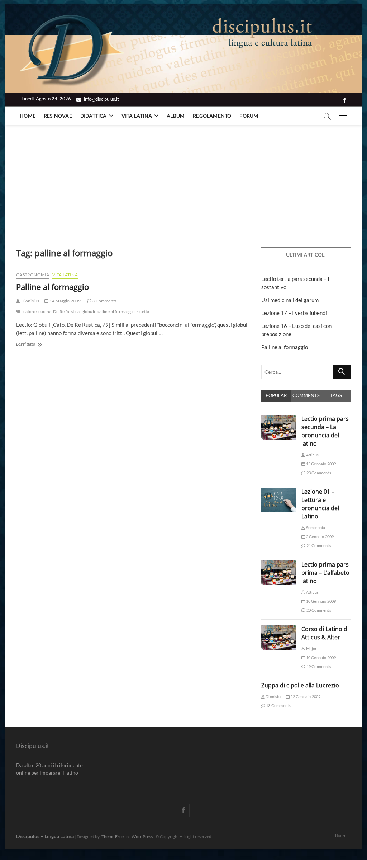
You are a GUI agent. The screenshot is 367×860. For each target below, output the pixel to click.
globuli (88, 311)
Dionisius (29, 301)
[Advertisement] (183, 179)
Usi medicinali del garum (290, 300)
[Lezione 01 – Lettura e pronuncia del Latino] (278, 491)
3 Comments (103, 301)
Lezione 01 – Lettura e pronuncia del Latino (320, 504)
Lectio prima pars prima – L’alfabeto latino (325, 572)
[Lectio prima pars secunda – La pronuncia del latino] (278, 418)
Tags (336, 395)
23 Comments (318, 472)
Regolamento (212, 116)
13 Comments (278, 705)
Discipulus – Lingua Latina (45, 836)
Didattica (93, 116)
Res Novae (58, 116)
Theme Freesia (115, 836)
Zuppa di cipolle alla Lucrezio (300, 685)
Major (310, 648)
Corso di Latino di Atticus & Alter (325, 633)
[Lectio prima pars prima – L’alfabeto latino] (278, 564)
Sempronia (315, 527)
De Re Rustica (66, 311)
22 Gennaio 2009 (305, 696)
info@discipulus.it (101, 99)
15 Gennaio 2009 (320, 463)
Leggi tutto (34, 344)
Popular (276, 395)
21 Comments (318, 545)
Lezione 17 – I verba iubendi (294, 313)
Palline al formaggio (52, 286)
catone (30, 311)
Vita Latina (136, 116)
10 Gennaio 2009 (320, 601)
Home (27, 116)
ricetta (143, 311)
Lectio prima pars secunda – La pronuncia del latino (325, 431)
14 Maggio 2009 (65, 301)
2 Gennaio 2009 (319, 536)
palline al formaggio (116, 311)
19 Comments (318, 666)
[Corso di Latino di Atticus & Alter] (278, 629)
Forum (248, 116)
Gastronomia (32, 274)
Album (176, 116)
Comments (306, 395)
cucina (44, 311)
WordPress (142, 836)
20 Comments (318, 610)
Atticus (312, 454)
